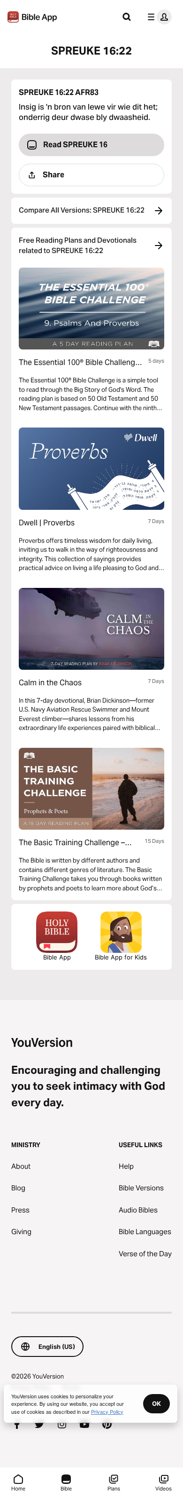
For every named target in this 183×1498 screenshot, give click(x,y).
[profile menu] (157, 17)
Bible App (57, 957)
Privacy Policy (107, 1411)
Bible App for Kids (121, 957)
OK (156, 1403)
